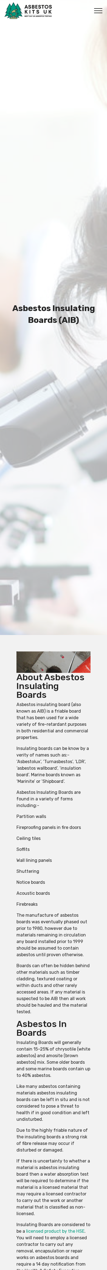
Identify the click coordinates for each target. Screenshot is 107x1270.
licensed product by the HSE (55, 1231)
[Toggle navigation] (98, 10)
